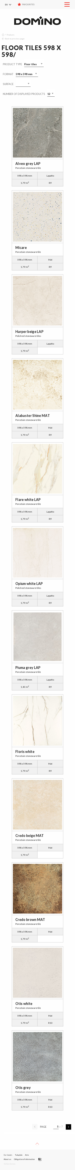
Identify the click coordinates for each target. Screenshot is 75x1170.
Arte (27, 1155)
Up (37, 1144)
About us (7, 1159)
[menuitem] (10, 4)
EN (6, 4)
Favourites (28, 4)
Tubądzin (18, 1155)
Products (10, 35)
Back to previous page (14, 38)
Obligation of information (24, 1159)
